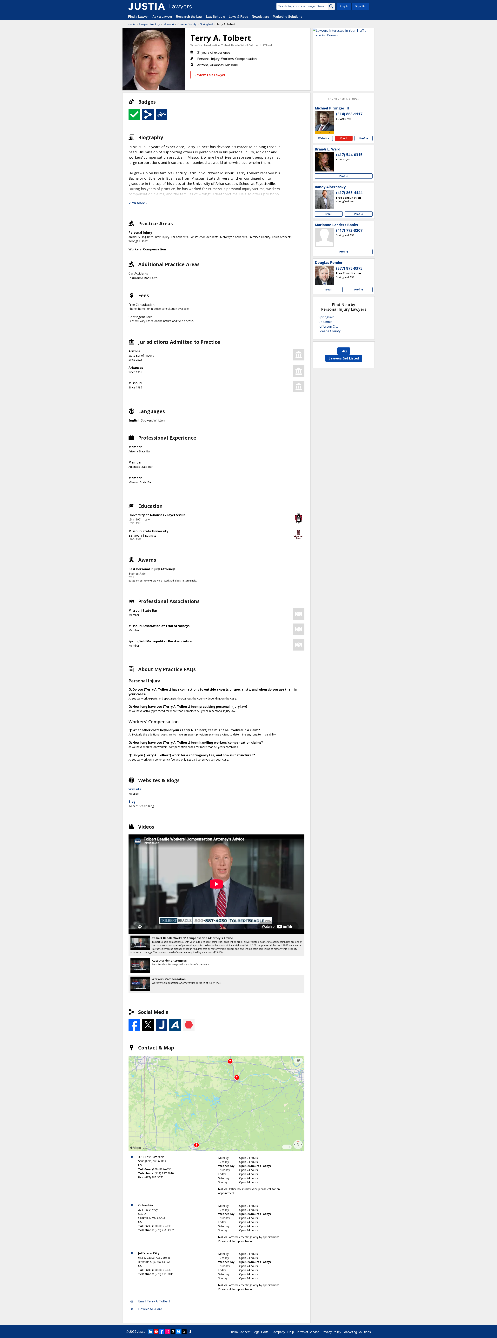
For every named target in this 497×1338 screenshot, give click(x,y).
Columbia (325, 322)
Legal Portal (261, 1332)
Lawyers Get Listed (344, 358)
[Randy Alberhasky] (324, 199)
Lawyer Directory (149, 24)
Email (343, 138)
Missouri (168, 24)
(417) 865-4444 (349, 192)
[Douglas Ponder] (324, 275)
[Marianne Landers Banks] (324, 237)
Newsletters (260, 16)
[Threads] (173, 1331)
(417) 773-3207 (349, 230)
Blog (132, 801)
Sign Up (360, 6)
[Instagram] (167, 1331)
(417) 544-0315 (349, 154)
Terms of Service (307, 1332)
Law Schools (215, 16)
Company (278, 1332)
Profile (363, 138)
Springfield (206, 24)
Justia (131, 24)
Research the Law (189, 16)
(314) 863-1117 (349, 113)
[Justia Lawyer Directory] (146, 6)
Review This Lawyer (210, 75)
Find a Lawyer (138, 16)
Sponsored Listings (343, 98)
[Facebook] (161, 1331)
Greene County (186, 24)
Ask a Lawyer (162, 16)
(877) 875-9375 (349, 268)
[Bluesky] (178, 1331)
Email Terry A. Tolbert (154, 1301)
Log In (344, 6)
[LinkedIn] (150, 1331)
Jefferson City (328, 326)
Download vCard (150, 1309)
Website (135, 789)
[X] (184, 1331)
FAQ (344, 351)
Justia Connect (240, 1332)
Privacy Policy (331, 1332)
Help (290, 1332)
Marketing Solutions (287, 16)
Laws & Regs (238, 16)
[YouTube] (156, 1331)
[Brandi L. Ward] (324, 161)
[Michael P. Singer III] (324, 121)
